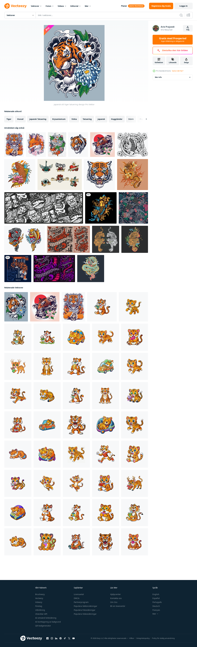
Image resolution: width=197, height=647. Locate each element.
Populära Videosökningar (85, 614)
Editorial (74, 6)
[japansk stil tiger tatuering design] (16, 306)
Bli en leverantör (117, 606)
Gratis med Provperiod (172, 40)
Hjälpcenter (115, 594)
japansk (101, 119)
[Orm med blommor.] (54, 268)
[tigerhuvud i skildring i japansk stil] (78, 144)
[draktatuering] (132, 174)
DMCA (76, 598)
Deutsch (156, 606)
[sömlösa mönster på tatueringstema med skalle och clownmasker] (43, 208)
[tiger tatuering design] (105, 239)
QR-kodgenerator (43, 625)
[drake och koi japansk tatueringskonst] (24, 239)
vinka (74, 119)
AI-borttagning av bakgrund (48, 621)
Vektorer (35, 6)
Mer (86, 6)
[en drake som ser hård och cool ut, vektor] (90, 268)
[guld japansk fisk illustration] (101, 208)
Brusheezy (40, 594)
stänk (131, 119)
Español (156, 598)
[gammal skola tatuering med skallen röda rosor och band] (60, 174)
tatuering (87, 119)
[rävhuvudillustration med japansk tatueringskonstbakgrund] (36, 144)
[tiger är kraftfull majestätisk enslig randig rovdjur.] (102, 306)
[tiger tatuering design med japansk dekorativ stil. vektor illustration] (102, 144)
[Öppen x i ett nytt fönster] (69, 638)
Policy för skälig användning (163, 638)
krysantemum (59, 119)
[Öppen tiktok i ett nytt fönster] (65, 638)
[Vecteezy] (15, 6)
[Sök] (181, 15)
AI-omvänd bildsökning (45, 618)
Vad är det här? (177, 71)
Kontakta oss (116, 598)
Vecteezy (39, 598)
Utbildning (40, 610)
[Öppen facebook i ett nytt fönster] (47, 638)
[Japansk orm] (68, 239)
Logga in (183, 6)
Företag (38, 606)
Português (157, 602)
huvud (20, 119)
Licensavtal (79, 594)
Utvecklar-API (41, 614)
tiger (8, 119)
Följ (187, 30)
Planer (124, 6)
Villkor (131, 638)
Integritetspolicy (143, 638)
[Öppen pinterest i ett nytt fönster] (60, 638)
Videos (61, 6)
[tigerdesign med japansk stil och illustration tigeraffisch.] (17, 268)
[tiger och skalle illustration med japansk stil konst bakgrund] (14, 144)
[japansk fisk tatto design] (57, 144)
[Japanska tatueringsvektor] (132, 144)
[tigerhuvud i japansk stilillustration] (99, 174)
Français (156, 610)
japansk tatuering (37, 119)
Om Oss (113, 602)
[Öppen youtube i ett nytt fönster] (73, 638)
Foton (48, 6)
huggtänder (116, 119)
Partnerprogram (81, 602)
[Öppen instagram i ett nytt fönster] (52, 638)
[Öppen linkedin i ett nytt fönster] (56, 638)
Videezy (38, 602)
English (155, 594)
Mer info (158, 77)
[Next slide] (144, 119)
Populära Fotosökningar (84, 610)
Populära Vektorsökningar (85, 606)
